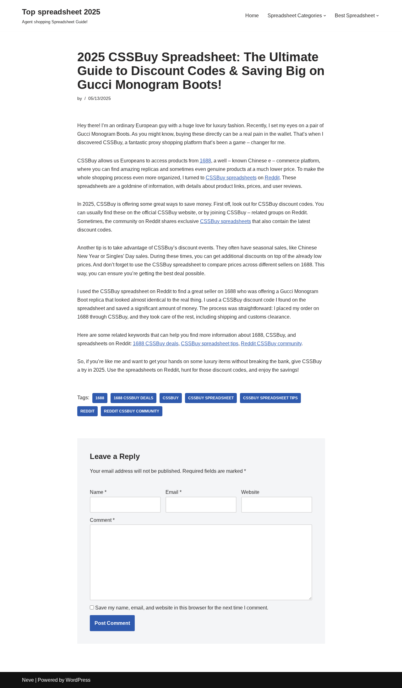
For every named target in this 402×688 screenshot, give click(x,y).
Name (98, 492)
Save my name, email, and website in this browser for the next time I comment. (181, 607)
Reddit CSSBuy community (271, 343)
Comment (102, 520)
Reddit (272, 177)
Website (250, 492)
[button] (324, 15)
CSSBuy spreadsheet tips (209, 343)
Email (174, 492)
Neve (28, 680)
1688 (205, 160)
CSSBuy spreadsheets (231, 177)
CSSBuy (171, 398)
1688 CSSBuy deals (155, 343)
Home (252, 15)
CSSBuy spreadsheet (211, 398)
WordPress (78, 680)
